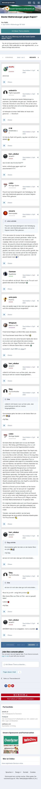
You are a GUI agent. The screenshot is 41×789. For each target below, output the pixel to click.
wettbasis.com (6, 724)
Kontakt (25, 772)
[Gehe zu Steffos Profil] (5, 69)
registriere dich (29, 45)
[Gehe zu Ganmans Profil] (5, 274)
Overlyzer (5, 717)
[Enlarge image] (8, 139)
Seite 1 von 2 (21, 57)
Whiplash (13, 323)
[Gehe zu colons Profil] (5, 185)
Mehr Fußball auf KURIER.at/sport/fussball (20, 699)
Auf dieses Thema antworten (20, 31)
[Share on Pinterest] (12, 685)
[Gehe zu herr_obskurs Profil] (5, 156)
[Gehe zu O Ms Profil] (5, 130)
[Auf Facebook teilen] (5, 685)
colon (11, 183)
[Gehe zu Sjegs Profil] (5, 391)
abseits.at (5, 712)
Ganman (12, 272)
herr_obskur (14, 154)
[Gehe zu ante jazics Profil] (5, 299)
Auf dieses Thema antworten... (15, 664)
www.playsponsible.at (27, 778)
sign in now (5, 656)
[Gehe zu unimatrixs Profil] (5, 93)
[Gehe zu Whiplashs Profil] (5, 325)
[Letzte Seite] (38, 57)
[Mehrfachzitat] (4, 82)
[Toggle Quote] (6, 221)
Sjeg (10, 389)
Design (17, 772)
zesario (12, 211)
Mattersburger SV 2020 (18, 24)
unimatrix (13, 90)
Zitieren (10, 82)
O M (10, 128)
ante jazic (13, 297)
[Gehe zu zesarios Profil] (5, 213)
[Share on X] (2, 685)
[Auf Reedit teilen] (9, 685)
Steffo (6, 22)
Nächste (33, 57)
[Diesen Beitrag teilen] (37, 70)
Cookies (33, 772)
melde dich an (17, 45)
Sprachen (9, 772)
